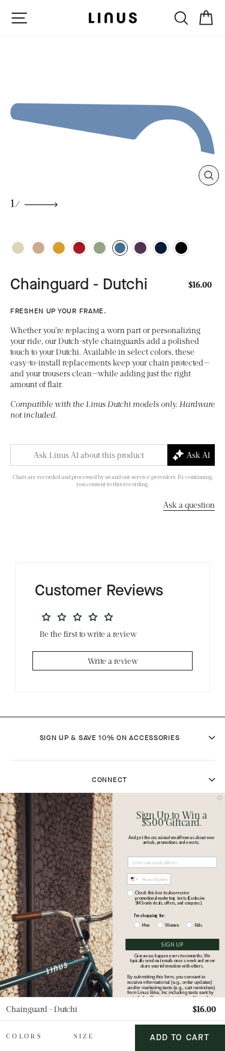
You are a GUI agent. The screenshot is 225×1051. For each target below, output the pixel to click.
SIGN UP (172, 944)
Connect (109, 779)
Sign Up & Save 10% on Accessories (110, 737)
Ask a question (189, 504)
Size (84, 1036)
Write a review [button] (113, 660)
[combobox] (133, 879)
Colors (24, 1036)
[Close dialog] (220, 798)
